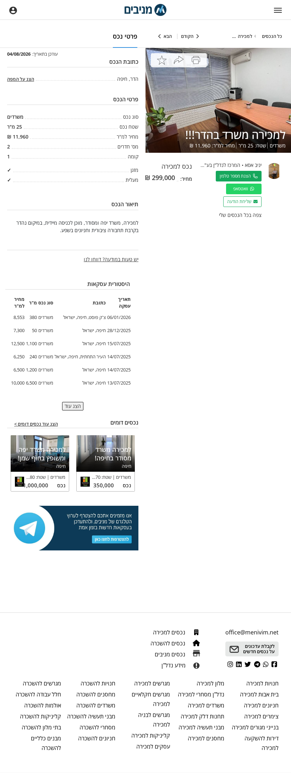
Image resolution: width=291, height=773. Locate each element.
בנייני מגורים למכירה (255, 727)
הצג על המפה (20, 79)
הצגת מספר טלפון (236, 176)
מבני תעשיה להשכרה (91, 716)
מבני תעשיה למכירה (201, 727)
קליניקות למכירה (150, 735)
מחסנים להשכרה (95, 694)
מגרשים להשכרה (42, 683)
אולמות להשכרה (42, 705)
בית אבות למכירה (259, 694)
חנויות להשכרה (98, 683)
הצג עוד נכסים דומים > (36, 424)
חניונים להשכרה (96, 738)
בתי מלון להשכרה (41, 727)
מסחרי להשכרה (97, 727)
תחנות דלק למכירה (202, 716)
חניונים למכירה (261, 705)
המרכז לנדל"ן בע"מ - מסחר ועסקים (204, 165)
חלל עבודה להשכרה (38, 694)
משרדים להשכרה (95, 705)
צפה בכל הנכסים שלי (240, 215)
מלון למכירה (210, 683)
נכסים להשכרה (168, 643)
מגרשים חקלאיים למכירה (151, 699)
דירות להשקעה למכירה (262, 743)
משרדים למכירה (206, 705)
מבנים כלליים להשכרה (46, 743)
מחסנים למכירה (206, 738)
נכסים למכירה (170, 632)
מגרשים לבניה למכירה (154, 719)
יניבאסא (253, 165)
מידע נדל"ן (173, 665)
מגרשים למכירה (152, 683)
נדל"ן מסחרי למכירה (201, 694)
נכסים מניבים (171, 654)
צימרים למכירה (261, 716)
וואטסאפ (241, 189)
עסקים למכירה (153, 746)
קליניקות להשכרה (40, 716)
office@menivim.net (252, 632)
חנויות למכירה (262, 683)
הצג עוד (73, 406)
